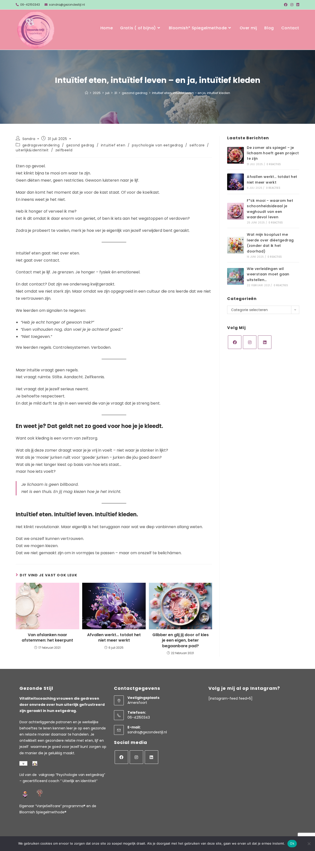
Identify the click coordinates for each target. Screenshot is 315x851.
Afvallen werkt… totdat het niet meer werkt (114, 637)
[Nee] (308, 843)
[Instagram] (249, 342)
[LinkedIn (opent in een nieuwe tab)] (297, 4)
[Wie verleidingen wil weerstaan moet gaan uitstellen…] (235, 276)
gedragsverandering (41, 145)
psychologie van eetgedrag (157, 145)
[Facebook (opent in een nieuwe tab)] (286, 4)
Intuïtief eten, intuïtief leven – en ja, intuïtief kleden (191, 93)
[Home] (86, 93)
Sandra (28, 138)
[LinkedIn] (264, 342)
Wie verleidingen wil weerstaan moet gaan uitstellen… (268, 274)
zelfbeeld (63, 150)
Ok (292, 843)
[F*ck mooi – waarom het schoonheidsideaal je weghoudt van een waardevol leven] (235, 211)
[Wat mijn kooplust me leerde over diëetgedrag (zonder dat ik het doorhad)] (235, 245)
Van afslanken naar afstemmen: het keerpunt (47, 637)
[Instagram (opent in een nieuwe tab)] (292, 4)
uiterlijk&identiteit (32, 150)
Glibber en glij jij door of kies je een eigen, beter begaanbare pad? (180, 640)
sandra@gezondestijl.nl (67, 4)
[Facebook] (234, 342)
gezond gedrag (80, 145)
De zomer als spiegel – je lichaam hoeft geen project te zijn (273, 153)
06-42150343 (30, 4)
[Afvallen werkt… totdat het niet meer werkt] (235, 181)
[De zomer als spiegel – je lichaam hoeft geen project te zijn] (235, 155)
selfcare (197, 145)
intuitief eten (113, 145)
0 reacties (274, 164)
